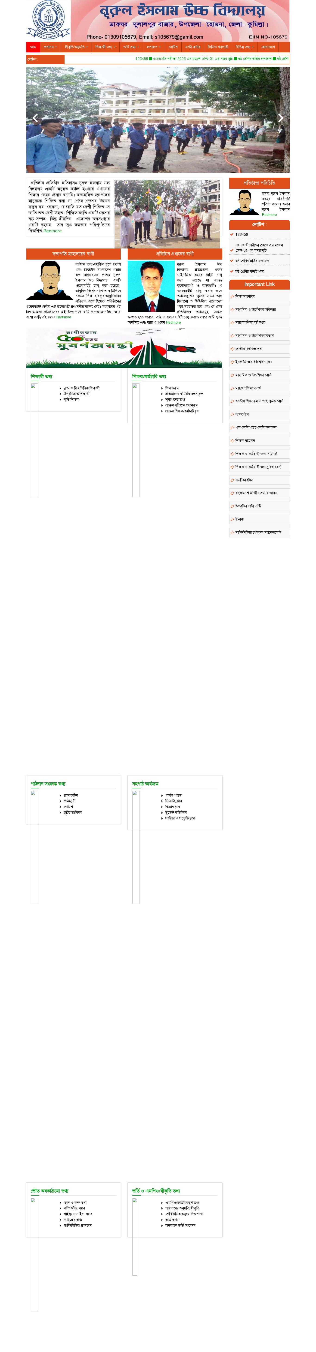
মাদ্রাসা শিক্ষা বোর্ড (248, 388)
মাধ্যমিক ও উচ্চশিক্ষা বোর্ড (253, 375)
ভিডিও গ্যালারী (218, 47)
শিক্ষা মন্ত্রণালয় (245, 296)
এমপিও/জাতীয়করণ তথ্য (182, 1202)
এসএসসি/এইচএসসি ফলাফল (256, 427)
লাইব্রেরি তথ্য (73, 1219)
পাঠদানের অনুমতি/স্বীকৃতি (182, 1208)
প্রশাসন (49, 47)
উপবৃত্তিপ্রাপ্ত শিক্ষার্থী (77, 394)
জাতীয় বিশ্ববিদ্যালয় (248, 349)
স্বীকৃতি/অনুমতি (75, 47)
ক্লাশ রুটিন (71, 795)
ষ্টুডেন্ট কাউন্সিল (176, 812)
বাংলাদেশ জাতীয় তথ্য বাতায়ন (256, 493)
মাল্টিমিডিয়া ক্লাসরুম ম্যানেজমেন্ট (258, 532)
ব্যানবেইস (242, 414)
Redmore (52, 230)
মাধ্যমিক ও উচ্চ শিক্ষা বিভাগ (254, 335)
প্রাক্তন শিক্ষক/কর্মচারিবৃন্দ (182, 411)
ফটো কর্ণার (192, 47)
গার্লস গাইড (173, 795)
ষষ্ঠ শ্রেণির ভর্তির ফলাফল (237, 59)
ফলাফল (153, 47)
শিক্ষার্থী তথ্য (104, 47)
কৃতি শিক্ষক (71, 399)
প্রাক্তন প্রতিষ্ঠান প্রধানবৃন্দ (181, 405)
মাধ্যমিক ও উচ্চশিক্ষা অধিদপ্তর (255, 309)
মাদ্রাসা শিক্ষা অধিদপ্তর (250, 322)
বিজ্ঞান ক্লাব (172, 807)
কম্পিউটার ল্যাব (74, 1208)
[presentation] (35, 117)
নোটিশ (173, 47)
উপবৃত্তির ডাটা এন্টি (248, 506)
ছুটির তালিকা (73, 812)
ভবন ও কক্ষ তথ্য (75, 1202)
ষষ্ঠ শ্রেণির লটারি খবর (274, 59)
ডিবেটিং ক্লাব (173, 801)
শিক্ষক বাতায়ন (245, 440)
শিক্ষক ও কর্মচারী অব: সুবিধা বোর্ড (258, 467)
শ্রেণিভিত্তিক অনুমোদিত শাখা (184, 1214)
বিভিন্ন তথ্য (243, 47)
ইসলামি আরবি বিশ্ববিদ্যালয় (253, 362)
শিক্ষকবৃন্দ (172, 388)
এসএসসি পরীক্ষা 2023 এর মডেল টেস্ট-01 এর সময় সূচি (176, 59)
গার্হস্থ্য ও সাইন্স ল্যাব (78, 1214)
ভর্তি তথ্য (130, 47)
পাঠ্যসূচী (70, 801)
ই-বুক (239, 519)
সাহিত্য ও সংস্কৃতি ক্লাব (180, 818)
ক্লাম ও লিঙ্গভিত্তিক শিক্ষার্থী (82, 388)
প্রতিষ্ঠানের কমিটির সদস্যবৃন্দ (184, 394)
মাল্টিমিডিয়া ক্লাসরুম (78, 1225)
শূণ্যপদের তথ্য (175, 399)
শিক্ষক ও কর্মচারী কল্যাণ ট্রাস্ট (256, 454)
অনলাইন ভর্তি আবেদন (180, 1225)
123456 (124, 59)
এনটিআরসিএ (244, 480)
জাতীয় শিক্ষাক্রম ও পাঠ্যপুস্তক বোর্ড (259, 401)
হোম (33, 47)
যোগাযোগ (268, 47)
